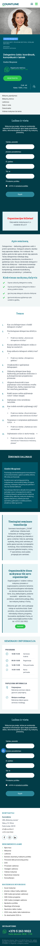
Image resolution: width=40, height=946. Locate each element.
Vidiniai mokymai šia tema (12, 111)
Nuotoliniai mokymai (11, 875)
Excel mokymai (9, 888)
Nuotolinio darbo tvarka (12, 909)
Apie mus (7, 848)
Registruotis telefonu (18, 68)
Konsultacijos (9, 878)
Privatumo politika (13, 181)
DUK (6, 863)
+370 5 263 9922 (7, 832)
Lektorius (6, 102)
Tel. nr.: (9, 171)
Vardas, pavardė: (12, 142)
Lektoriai (7, 854)
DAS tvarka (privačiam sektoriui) (16, 894)
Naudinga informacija (12, 906)
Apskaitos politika (11, 903)
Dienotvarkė (7, 108)
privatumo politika (22, 186)
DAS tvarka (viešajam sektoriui (15, 900)
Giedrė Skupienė (10, 62)
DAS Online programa (12, 897)
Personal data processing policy (16, 860)
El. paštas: (10, 162)
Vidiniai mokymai (10, 872)
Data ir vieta (7, 105)
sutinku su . (18, 186)
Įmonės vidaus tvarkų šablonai (15, 891)
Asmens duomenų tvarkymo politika (17, 857)
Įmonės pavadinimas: (13, 152)
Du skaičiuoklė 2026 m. (12, 915)
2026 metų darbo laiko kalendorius (17, 912)
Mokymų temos (8, 99)
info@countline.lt (8, 829)
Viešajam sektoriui (11, 869)
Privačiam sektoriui (11, 866)
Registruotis (12, 78)
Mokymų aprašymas (10, 96)
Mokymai (7, 851)
